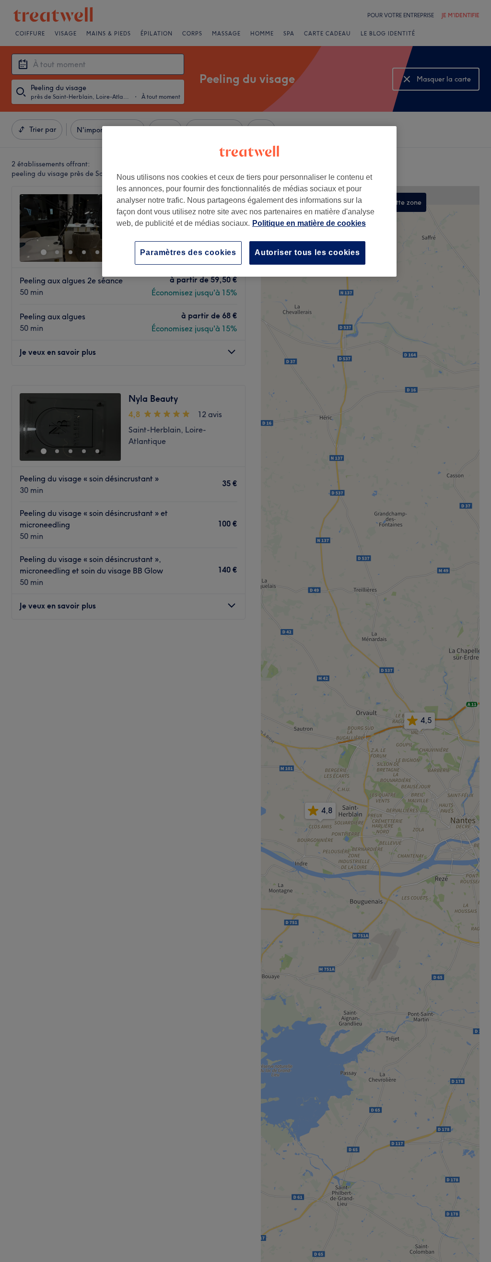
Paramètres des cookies (188, 252)
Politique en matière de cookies (309, 223)
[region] (249, 201)
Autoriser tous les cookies (307, 252)
